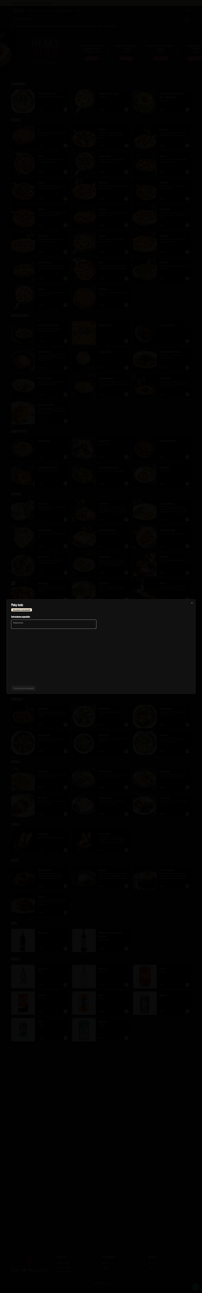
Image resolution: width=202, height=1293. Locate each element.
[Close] (192, 603)
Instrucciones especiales (20, 616)
